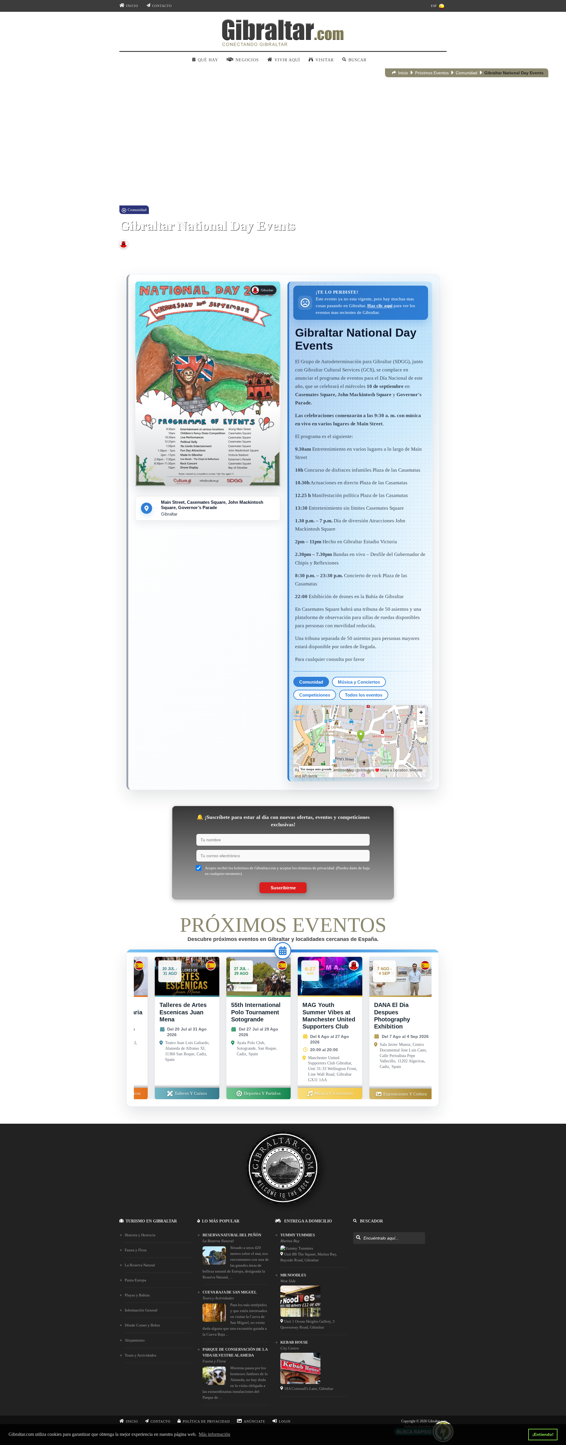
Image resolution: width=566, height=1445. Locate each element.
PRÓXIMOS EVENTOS (283, 925)
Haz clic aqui (379, 305)
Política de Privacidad (206, 1421)
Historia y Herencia (140, 1235)
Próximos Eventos (432, 72)
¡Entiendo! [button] (543, 1434)
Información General (141, 1310)
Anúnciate (254, 1421)
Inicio (132, 6)
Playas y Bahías (137, 1295)
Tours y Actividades (140, 1355)
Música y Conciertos (359, 681)
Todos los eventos (363, 694)
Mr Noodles (293, 1275)
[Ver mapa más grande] (360, 741)
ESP (434, 6)
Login (285, 1421)
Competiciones (314, 694)
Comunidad (466, 72)
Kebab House (294, 1342)
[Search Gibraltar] (358, 1237)
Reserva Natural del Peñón (232, 1235)
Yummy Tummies (297, 1235)
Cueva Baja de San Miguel (230, 1292)
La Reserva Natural (140, 1265)
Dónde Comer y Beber (142, 1325)
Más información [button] (214, 1434)
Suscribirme (283, 887)
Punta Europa (135, 1280)
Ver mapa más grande (316, 769)
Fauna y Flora (136, 1250)
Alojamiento (135, 1340)
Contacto (162, 6)
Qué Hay (208, 60)
